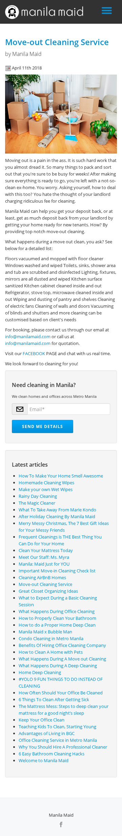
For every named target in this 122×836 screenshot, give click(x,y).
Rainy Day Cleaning (38, 496)
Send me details (42, 426)
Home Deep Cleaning (40, 672)
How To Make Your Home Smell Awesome (61, 476)
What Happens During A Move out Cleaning (62, 659)
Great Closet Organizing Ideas (48, 591)
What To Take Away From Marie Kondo (57, 510)
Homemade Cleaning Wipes (46, 483)
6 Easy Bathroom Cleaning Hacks (51, 754)
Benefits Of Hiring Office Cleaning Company (62, 645)
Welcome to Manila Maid (43, 760)
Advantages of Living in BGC (47, 733)
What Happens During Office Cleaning (57, 611)
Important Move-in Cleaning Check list (57, 571)
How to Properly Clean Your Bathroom (57, 618)
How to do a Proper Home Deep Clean (57, 625)
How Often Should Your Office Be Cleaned (61, 693)
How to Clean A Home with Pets (51, 652)
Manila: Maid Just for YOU (44, 564)
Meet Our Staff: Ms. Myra (44, 557)
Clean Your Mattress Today (46, 550)
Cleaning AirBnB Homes (42, 577)
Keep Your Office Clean (41, 720)
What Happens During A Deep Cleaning (58, 665)
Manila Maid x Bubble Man (45, 632)
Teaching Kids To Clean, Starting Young (57, 726)
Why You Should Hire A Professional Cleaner (63, 747)
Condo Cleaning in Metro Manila (51, 638)
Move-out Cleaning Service (57, 41)
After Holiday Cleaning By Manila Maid (57, 516)
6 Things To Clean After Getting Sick (54, 699)
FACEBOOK (34, 353)
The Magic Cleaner (37, 503)
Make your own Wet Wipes (46, 489)
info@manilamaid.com (27, 336)
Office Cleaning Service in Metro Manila (58, 740)
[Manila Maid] (45, 12)
